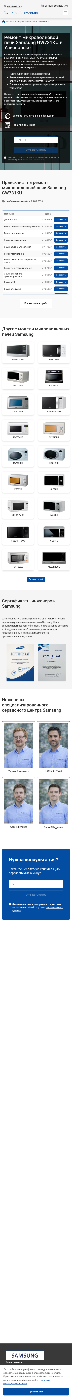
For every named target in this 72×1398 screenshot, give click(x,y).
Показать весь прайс (36, 303)
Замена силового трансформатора (13, 275)
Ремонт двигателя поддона (18, 268)
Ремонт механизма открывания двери (20, 261)
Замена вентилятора (15, 240)
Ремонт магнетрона (14, 254)
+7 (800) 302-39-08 (23, 13)
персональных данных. (34, 160)
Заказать (61, 219)
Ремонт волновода (14, 233)
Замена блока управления (17, 247)
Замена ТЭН (10, 282)
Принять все (36, 1391)
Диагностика (10, 219)
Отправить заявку (36, 149)
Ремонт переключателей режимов (22, 226)
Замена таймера (12, 289)
